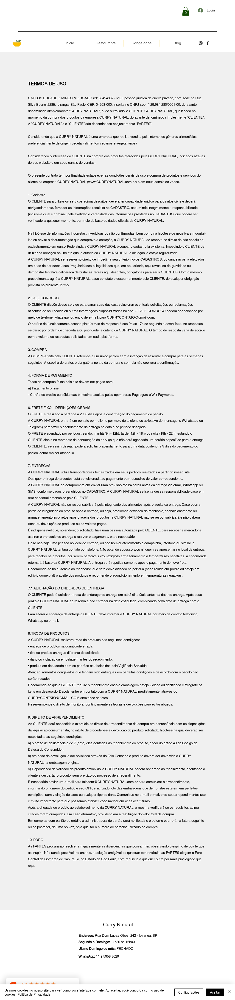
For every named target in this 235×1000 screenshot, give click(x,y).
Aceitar (215, 992)
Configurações (188, 992)
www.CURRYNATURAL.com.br (112, 182)
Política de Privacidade (33, 994)
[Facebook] (207, 43)
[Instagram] (201, 43)
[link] (185, 11)
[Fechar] (229, 992)
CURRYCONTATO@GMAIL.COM (53, 698)
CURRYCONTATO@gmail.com (130, 317)
